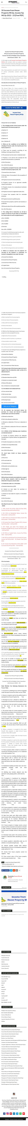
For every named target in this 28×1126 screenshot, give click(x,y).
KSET (2, 985)
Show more (24, 887)
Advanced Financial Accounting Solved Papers (10, 1029)
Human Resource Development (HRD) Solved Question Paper (12, 1068)
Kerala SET (3, 989)
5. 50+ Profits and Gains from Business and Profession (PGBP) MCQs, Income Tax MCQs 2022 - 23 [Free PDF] (14, 528)
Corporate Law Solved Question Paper (9, 1048)
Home (2, 7)
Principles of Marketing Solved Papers (9, 1082)
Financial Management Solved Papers (9, 1053)
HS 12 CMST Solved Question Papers (9, 1059)
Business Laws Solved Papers (7, 1038)
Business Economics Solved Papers (8, 1036)
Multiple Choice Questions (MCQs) (8, 1010)
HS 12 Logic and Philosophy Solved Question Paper (11, 1065)
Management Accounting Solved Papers (9, 1075)
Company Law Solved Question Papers (9, 1042)
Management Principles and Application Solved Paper (12, 1078)
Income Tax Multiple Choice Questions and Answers (12, 866)
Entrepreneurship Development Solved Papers (10, 1051)
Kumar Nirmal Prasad (15, 876)
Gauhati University (5, 957)
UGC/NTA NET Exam (5, 976)
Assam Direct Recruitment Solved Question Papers (11, 1031)
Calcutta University (5, 966)
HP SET (3, 993)
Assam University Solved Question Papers (10, 1034)
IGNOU (3, 962)
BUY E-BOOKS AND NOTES (7, 1012)
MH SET (3, 983)
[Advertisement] (14, 35)
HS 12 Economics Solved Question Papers (10, 1061)
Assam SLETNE (4, 978)
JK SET (2, 998)
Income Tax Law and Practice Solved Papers (10, 1073)
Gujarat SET (3, 981)
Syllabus (3, 1021)
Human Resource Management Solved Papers (10, 1071)
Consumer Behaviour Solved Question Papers (10, 1046)
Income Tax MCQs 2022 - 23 (8, 864)
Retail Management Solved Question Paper (10, 1084)
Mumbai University (5, 959)
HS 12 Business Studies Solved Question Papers (11, 1057)
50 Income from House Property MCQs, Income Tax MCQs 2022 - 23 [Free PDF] (12, 904)
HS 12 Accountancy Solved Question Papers (10, 1055)
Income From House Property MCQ (11, 7)
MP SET (3, 991)
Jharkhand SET (4, 995)
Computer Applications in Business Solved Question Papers (13, 1044)
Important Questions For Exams (8, 1019)
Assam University (5, 968)
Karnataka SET (4, 1000)
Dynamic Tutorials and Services (16, 1119)
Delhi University (4, 964)
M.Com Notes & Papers (6, 1017)
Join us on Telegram (9, 406)
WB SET (3, 987)
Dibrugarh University (5, 955)
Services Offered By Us (6, 1014)
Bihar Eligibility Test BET (6, 1002)
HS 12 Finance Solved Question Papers (9, 1063)
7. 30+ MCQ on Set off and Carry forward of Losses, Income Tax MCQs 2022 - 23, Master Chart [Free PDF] (14, 539)
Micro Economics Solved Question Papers (9, 1080)
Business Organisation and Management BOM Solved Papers (14, 1040)
